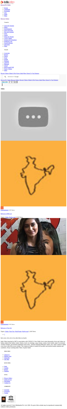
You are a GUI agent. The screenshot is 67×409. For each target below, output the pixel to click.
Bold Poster (18, 331)
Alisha (7, 217)
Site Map (6, 359)
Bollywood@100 (9, 67)
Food (5, 58)
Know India (19, 73)
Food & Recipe (8, 43)
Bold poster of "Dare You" (6, 328)
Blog (24, 73)
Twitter (6, 393)
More (5, 16)
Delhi (5, 14)
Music (6, 27)
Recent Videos (5, 73)
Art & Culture (8, 38)
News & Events (8, 30)
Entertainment (8, 29)
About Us (29, 73)
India (5, 366)
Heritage (6, 61)
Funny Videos (8, 69)
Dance (6, 56)
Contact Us (7, 383)
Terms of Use (8, 379)
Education (7, 44)
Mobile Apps (7, 356)
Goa (5, 12)
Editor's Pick (12, 73)
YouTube (6, 390)
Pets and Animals (9, 32)
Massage (6, 64)
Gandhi (6, 368)
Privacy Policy (8, 378)
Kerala (6, 8)
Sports (6, 35)
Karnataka (7, 11)
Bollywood (12, 217)
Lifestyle (6, 62)
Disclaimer (7, 381)
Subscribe (7, 358)
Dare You (11, 331)
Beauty (6, 54)
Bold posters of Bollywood (6, 213)
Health (6, 59)
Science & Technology (10, 40)
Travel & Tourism (9, 25)
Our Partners (35, 73)
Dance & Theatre (9, 36)
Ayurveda (7, 53)
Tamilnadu (7, 9)
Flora (5, 33)
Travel (6, 65)
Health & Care (8, 41)
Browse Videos (5, 18)
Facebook (7, 391)
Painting (6, 371)
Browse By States (6, 5)
